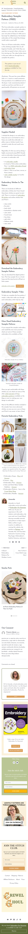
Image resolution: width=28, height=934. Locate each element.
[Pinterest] (20, 919)
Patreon (17, 529)
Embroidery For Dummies (18, 925)
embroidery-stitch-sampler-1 (8, 286)
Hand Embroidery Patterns (10, 13)
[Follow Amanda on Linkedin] (16, 542)
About (18, 879)
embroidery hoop (9, 168)
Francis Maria (11, 632)
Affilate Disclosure (8, 879)
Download (20, 286)
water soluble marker (10, 175)
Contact (7, 875)
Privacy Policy (14, 883)
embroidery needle (12, 161)
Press (23, 879)
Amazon (6, 478)
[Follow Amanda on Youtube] (13, 542)
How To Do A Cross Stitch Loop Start (21, 551)
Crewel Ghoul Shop (10, 491)
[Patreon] (11, 919)
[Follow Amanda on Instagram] (9, 542)
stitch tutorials (9, 394)
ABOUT (15, 696)
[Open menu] (3, 3)
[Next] (24, 593)
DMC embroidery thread (18, 166)
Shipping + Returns (17, 875)
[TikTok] (17, 919)
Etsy (18, 476)
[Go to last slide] (4, 593)
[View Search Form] (24, 2)
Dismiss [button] (14, 931)
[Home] (2, 8)
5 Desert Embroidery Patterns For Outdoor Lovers (6, 552)
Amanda (5, 23)
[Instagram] (14, 919)
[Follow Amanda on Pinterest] (19, 542)
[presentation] (14, 587)
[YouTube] (7, 919)
